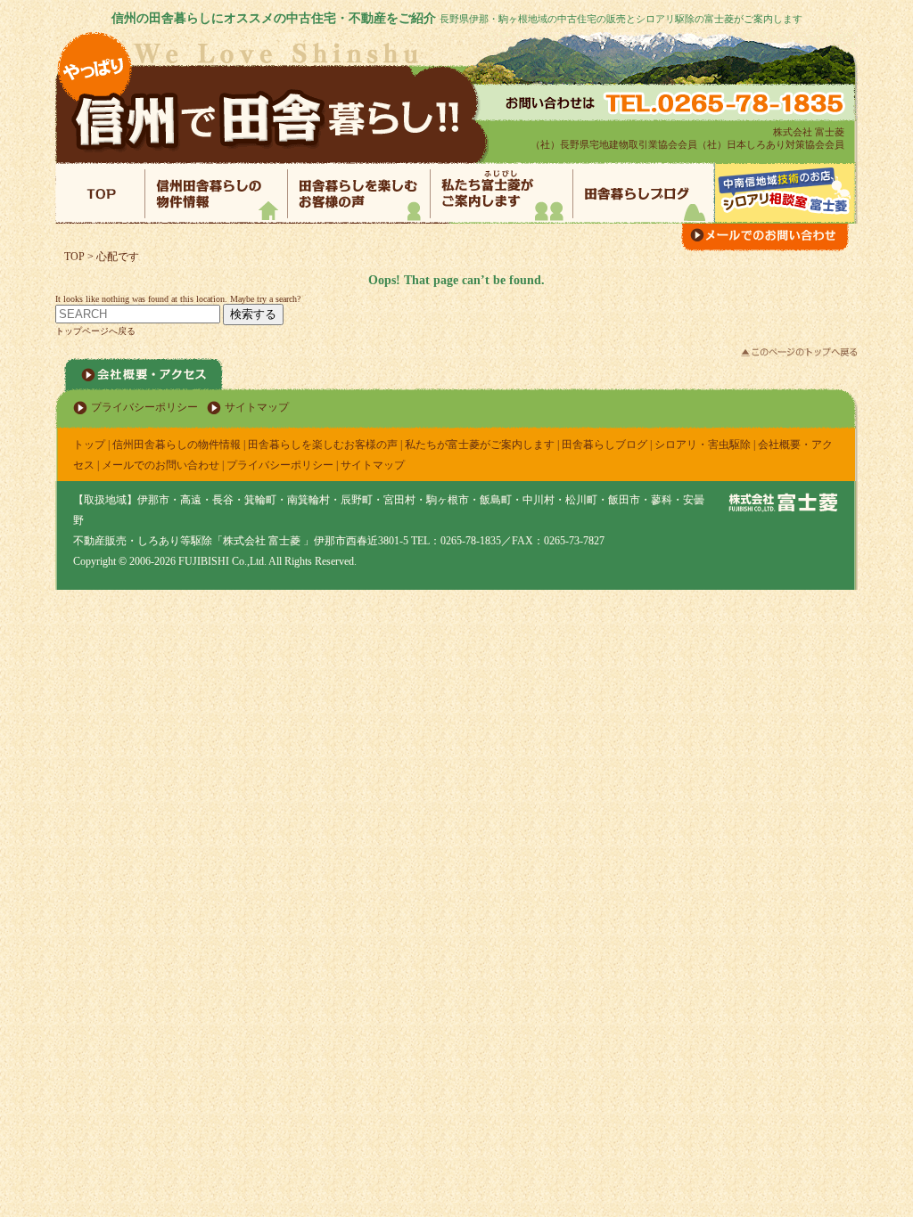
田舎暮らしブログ (604, 444)
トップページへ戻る (95, 331)
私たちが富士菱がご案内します (480, 444)
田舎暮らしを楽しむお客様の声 (323, 444)
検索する (253, 314)
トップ (89, 444)
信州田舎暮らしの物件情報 (176, 444)
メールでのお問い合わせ (160, 465)
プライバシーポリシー (144, 407)
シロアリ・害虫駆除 (702, 444)
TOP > (80, 256)
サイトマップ (257, 407)
